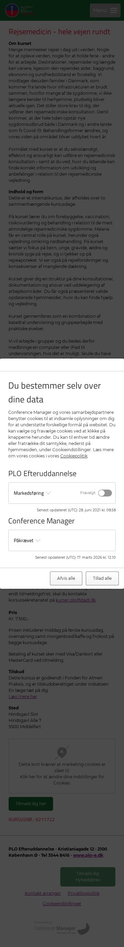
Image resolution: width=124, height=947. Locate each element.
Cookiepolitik (73, 455)
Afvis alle (66, 578)
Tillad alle (102, 578)
